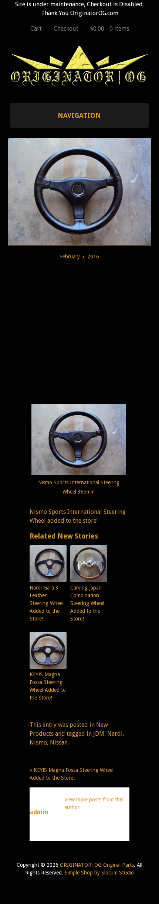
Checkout (66, 28)
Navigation (79, 115)
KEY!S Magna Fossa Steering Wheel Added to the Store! (48, 686)
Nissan (59, 742)
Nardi (115, 733)
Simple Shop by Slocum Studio (99, 873)
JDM (98, 733)
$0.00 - (109, 28)
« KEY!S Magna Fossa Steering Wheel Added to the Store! (72, 774)
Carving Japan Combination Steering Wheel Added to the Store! (87, 603)
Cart (36, 28)
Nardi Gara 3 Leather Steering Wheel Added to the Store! (47, 603)
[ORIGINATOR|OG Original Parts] (79, 83)
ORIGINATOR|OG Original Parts (97, 865)
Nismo (38, 742)
